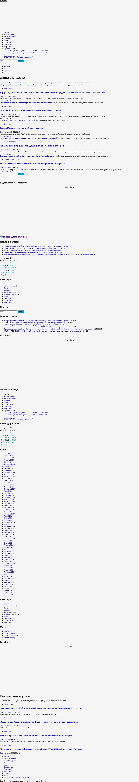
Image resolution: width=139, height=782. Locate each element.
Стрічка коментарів (11, 636)
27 (4, 273)
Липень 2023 (8, 530)
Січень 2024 (8, 518)
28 (6, 273)
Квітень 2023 (8, 537)
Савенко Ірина (5, 96)
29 (8, 273)
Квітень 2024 (8, 512)
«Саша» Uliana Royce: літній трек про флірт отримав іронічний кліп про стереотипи (34, 248)
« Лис (2, 275)
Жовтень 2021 (9, 574)
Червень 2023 (9, 533)
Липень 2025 (8, 481)
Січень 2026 (8, 468)
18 (15, 268)
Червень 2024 (9, 508)
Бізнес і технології (10, 286)
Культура (7, 38)
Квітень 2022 (8, 562)
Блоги (6, 55)
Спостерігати (5, 63)
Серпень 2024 (9, 503)
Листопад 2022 (9, 547)
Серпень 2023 (9, 528)
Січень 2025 (8, 493)
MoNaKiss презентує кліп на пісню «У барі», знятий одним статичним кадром (32, 250)
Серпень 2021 (9, 578)
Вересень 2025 (9, 477)
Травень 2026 (9, 460)
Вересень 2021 (9, 576)
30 (10, 273)
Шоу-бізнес (8, 47)
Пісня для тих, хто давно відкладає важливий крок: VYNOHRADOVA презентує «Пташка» (36, 252)
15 (8, 268)
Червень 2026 (9, 458)
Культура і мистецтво (11, 160)
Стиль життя (8, 42)
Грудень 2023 (9, 520)
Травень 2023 (9, 535)
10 (13, 265)
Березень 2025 (9, 489)
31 (13, 273)
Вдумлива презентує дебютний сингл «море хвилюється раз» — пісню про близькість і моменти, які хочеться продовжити (49, 254)
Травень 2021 (9, 584)
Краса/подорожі (10, 36)
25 (15, 270)
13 (4, 268)
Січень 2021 (8, 593)
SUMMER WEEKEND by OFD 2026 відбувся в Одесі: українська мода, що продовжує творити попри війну (42, 331)
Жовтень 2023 (9, 524)
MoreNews (29, 781)
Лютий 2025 (8, 491)
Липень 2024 (8, 506)
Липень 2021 (8, 580)
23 (10, 270)
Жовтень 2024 (9, 499)
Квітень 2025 (8, 487)
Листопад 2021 (9, 572)
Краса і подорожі (10, 142)
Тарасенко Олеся (10, 49)
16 (10, 268)
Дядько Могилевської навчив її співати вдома (16, 120)
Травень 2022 (9, 560)
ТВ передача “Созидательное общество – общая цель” (28, 51)
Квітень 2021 (8, 587)
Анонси (6, 32)
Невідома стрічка (16, 236)
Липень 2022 (8, 555)
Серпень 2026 (9, 454)
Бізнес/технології (10, 34)
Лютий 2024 (8, 516)
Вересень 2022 (9, 551)
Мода (6, 40)
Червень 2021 (9, 582)
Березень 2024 (9, 514)
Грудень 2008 (9, 595)
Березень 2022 (9, 564)
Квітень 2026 (8, 462)
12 (1, 268)
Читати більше (5, 101)
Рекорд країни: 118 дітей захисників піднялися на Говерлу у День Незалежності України (36, 246)
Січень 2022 (8, 568)
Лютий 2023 (8, 541)
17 (13, 268)
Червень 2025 (9, 483)
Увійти (6, 631)
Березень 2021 (9, 589)
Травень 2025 (9, 485)
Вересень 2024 (9, 501)
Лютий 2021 (8, 591)
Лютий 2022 (8, 566)
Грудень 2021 (9, 570)
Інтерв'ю (7, 290)
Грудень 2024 (9, 495)
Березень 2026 (9, 464)
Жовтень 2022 (9, 549)
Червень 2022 (9, 557)
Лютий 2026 (8, 466)
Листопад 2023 (9, 522)
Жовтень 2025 (9, 474)
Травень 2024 (9, 510)
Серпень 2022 (9, 553)
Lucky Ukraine (25, 15)
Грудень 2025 (9, 470)
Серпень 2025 (9, 479)
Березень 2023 (9, 539)
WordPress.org (9, 638)
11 (15, 265)
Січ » (6, 275)
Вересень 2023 (9, 526)
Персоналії (8, 44)
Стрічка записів (9, 633)
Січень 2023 (8, 543)
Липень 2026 (8, 456)
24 (13, 270)
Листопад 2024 (9, 497)
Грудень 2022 (9, 545)
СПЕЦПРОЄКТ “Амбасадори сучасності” (18, 57)
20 (4, 270)
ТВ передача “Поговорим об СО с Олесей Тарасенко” (27, 53)
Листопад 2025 (9, 472)
